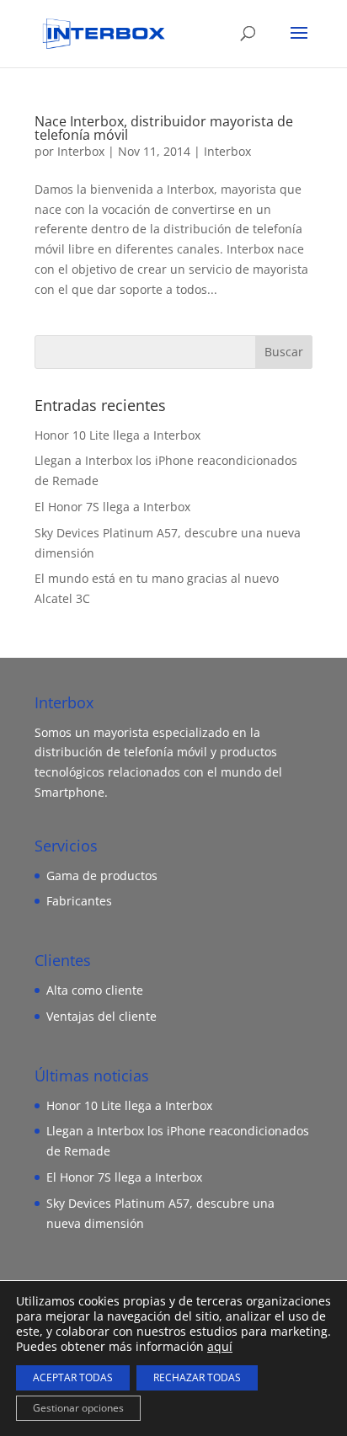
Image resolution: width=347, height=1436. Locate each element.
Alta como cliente (94, 990)
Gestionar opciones (78, 1408)
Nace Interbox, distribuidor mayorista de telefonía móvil (164, 128)
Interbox (80, 151)
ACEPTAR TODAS (73, 1377)
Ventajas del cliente (101, 1016)
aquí (219, 1346)
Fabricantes (79, 901)
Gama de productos (101, 875)
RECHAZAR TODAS (197, 1377)
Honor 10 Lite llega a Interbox (117, 435)
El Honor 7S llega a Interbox (112, 507)
